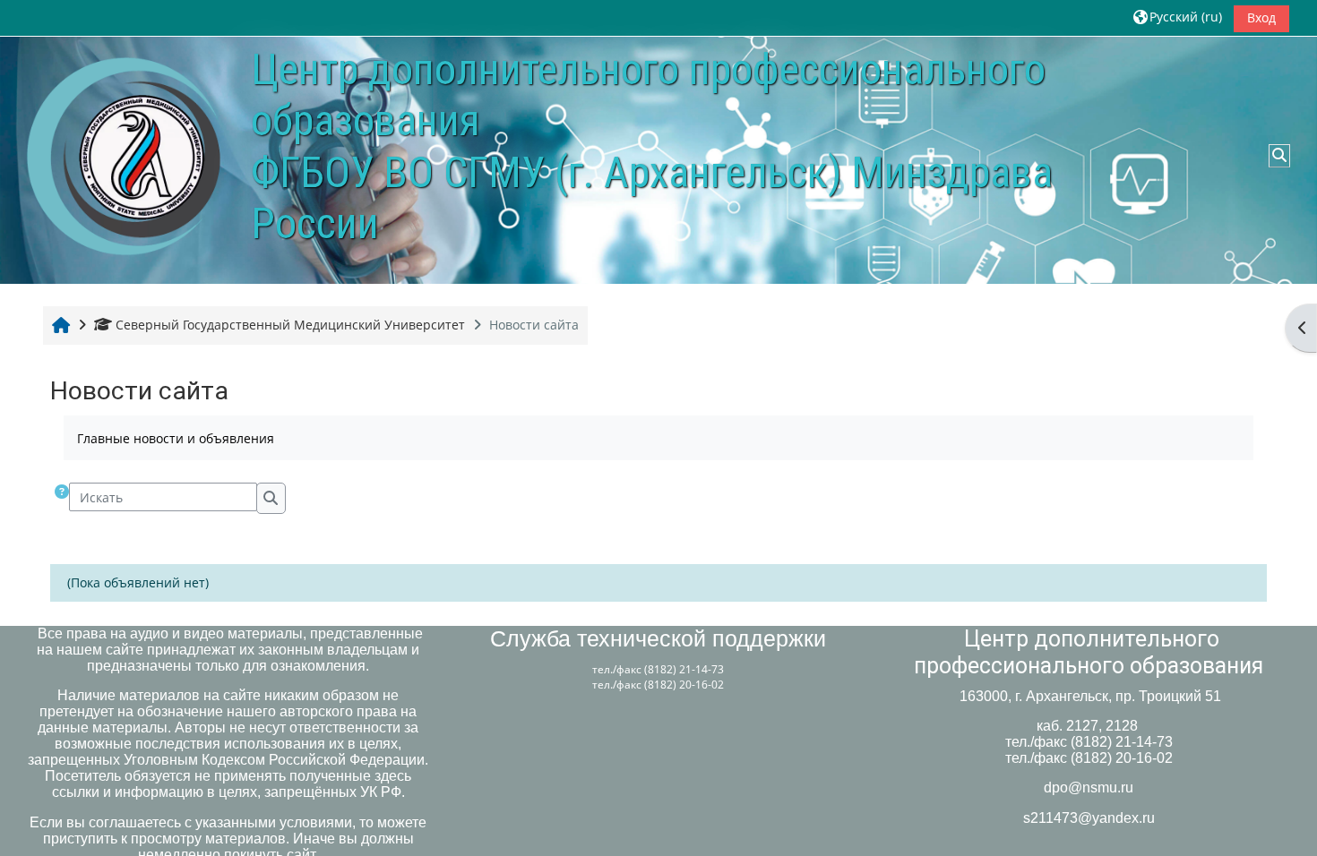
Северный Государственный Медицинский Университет (290, 324)
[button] (1178, 17)
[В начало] (125, 158)
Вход (1261, 17)
